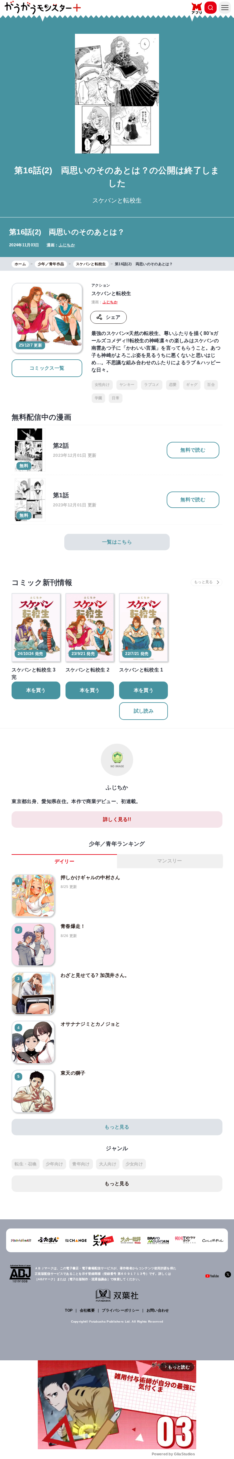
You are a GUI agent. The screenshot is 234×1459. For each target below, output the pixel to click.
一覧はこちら (117, 541)
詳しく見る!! (117, 819)
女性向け (102, 384)
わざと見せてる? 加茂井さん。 (95, 975)
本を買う (36, 690)
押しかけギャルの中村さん (90, 877)
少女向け (134, 1163)
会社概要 (87, 1310)
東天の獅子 (73, 1073)
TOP (69, 1310)
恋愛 (173, 384)
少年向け (54, 1163)
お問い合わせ (158, 1310)
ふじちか (67, 245)
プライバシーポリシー (120, 1310)
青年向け (81, 1163)
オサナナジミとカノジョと (90, 1024)
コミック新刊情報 (42, 582)
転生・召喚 (26, 1163)
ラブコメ (151, 384)
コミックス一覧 (47, 368)
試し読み (144, 711)
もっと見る (117, 1126)
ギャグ (191, 384)
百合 (211, 384)
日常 (115, 398)
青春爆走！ (73, 926)
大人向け (107, 1163)
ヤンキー (126, 384)
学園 (98, 398)
